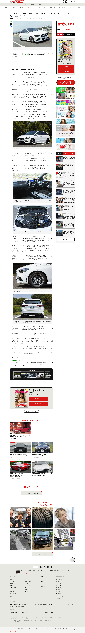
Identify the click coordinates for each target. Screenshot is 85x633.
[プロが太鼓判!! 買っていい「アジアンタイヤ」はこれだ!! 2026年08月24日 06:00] (42, 517)
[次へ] (50, 375)
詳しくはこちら (13, 631)
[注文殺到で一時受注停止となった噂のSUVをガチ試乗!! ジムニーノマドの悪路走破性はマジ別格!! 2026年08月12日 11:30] (42, 539)
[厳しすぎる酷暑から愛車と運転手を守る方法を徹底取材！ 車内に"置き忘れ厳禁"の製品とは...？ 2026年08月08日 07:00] (64, 539)
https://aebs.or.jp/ (24, 573)
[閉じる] (74, 630)
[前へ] (12, 375)
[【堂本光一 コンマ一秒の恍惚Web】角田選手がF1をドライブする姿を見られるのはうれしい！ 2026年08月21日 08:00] (64, 517)
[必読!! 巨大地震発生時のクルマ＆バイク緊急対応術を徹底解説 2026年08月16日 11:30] (20, 539)
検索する (62, 1)
